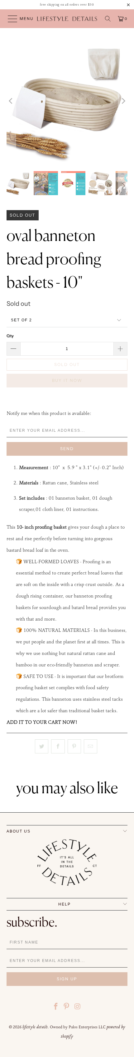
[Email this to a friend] (90, 746)
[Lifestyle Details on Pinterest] (66, 1007)
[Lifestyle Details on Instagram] (77, 1007)
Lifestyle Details (35, 1027)
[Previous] (11, 101)
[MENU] (9, 18)
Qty (10, 335)
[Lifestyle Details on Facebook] (55, 1007)
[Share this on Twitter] (41, 746)
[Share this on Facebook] (58, 746)
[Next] (123, 101)
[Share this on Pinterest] (74, 746)
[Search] (108, 18)
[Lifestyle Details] (67, 18)
